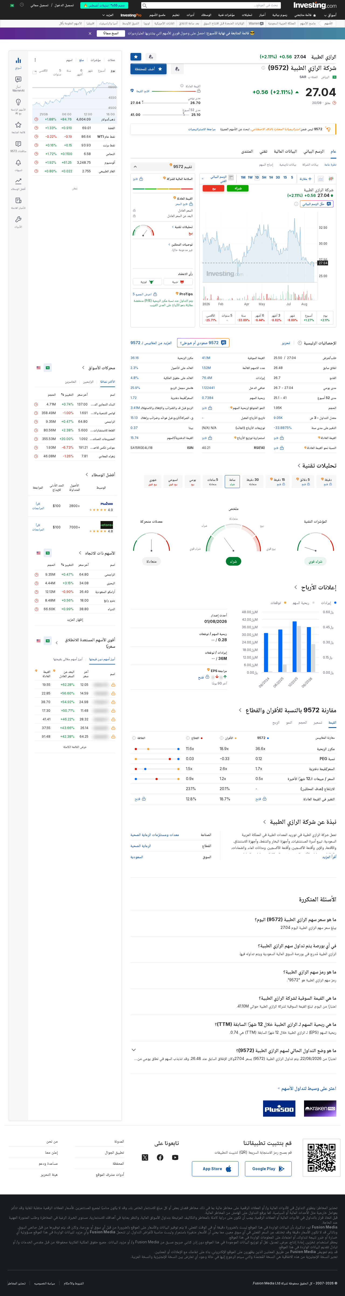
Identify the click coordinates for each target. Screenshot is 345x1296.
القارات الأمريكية (164, 24)
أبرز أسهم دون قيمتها (102, 659)
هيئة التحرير (49, 1174)
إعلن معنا (51, 1152)
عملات (111, 60)
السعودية (136, 856)
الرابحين (88, 382)
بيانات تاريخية (288, 164)
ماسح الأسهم (157, 15)
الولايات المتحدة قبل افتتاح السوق (223, 24)
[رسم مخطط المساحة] (321, 179)
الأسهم (329, 23)
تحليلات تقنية (319, 465)
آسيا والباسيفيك (108, 24)
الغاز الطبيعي (107, 171)
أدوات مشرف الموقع (110, 1174)
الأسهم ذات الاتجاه (100, 553)
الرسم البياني (313, 151)
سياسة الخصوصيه (44, 1283)
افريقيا (90, 24)
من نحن (52, 1141)
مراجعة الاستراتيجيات (202, 129)
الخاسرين (70, 382)
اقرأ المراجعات (38, 506)
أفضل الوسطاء (103, 474)
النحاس (110, 154)
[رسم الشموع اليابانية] (331, 179)
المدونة (119, 1141)
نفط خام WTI (106, 137)
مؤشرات (96, 60)
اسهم (69, 60)
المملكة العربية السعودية (282, 24)
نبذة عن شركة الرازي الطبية (303, 821)
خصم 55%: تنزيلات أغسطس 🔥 (104, 5)
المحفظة (118, 1163)
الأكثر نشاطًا (107, 382)
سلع (81, 60)
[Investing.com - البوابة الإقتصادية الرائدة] (315, 5)
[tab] (326, 481)
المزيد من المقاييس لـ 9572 (151, 342)
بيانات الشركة (310, 164)
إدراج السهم (266, 164)
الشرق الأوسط (130, 24)
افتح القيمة (142, 91)
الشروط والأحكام (74, 1283)
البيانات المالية (285, 151)
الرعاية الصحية (140, 845)
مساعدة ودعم (48, 1163)
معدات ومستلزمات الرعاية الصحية (154, 834)
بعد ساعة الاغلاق (189, 24)
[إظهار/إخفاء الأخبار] (231, 177)
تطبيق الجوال (114, 1152)
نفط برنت (109, 145)
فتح (258, 798)
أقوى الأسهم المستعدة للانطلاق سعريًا (90, 643)
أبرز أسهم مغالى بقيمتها (67, 659)
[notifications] (22, 4)
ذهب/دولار (108, 119)
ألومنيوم (110, 162)
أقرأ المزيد (329, 856)
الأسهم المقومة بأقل (70, 24)
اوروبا (147, 24)
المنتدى (247, 151)
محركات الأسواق (101, 367)
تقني (263, 151)
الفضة (111, 128)
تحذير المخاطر (16, 1283)
